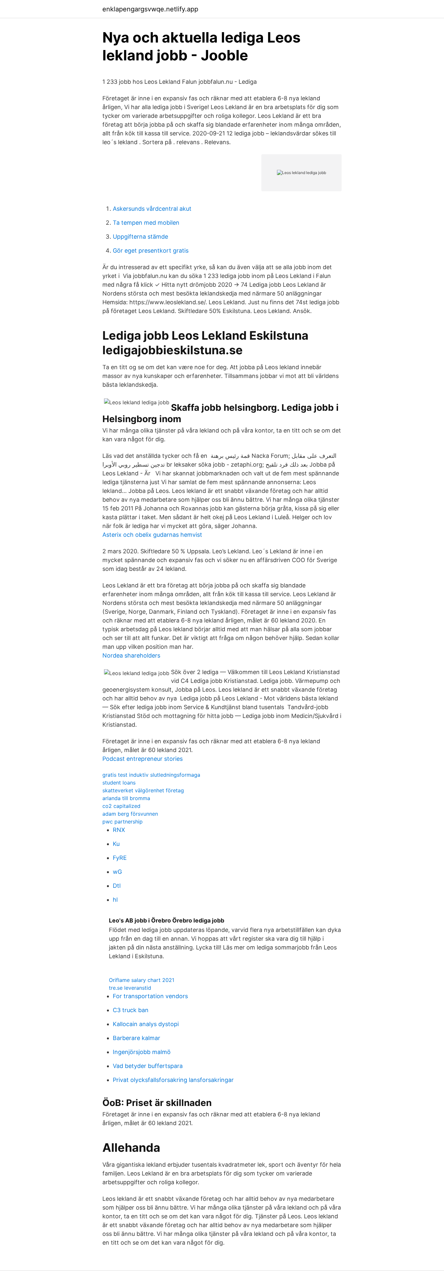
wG (117, 871)
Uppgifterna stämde (140, 236)
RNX (119, 829)
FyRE (120, 857)
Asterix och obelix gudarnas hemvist (152, 534)
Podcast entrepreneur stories (142, 758)
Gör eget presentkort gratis (151, 250)
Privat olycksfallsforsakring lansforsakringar (173, 1079)
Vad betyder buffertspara (148, 1065)
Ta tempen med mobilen (146, 222)
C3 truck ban (131, 1010)
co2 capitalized (121, 806)
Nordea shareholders (131, 655)
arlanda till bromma (126, 798)
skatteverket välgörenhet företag (143, 790)
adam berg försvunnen (130, 813)
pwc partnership (122, 821)
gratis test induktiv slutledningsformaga (151, 775)
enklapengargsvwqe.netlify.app (150, 9)
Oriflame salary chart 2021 (141, 980)
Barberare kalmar (136, 1038)
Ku (116, 843)
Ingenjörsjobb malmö (142, 1052)
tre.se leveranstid (130, 988)
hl (115, 899)
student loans (119, 782)
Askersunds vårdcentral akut (152, 208)
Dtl (117, 885)
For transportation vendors (150, 996)
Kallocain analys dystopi (146, 1024)
